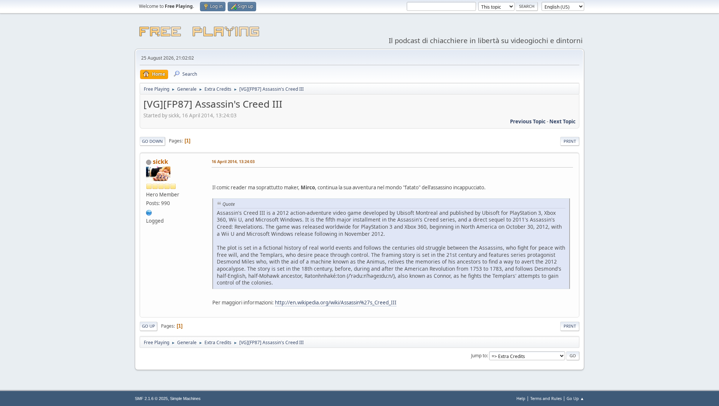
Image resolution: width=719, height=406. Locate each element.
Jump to (479, 355)
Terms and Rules (546, 398)
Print (570, 141)
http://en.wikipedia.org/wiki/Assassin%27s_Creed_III (336, 302)
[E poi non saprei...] (149, 211)
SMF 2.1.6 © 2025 (151, 398)
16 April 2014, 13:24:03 (233, 161)
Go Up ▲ (575, 398)
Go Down (152, 141)
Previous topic (528, 121)
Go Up (148, 326)
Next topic (562, 121)
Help (520, 398)
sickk (160, 161)
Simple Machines (185, 398)
